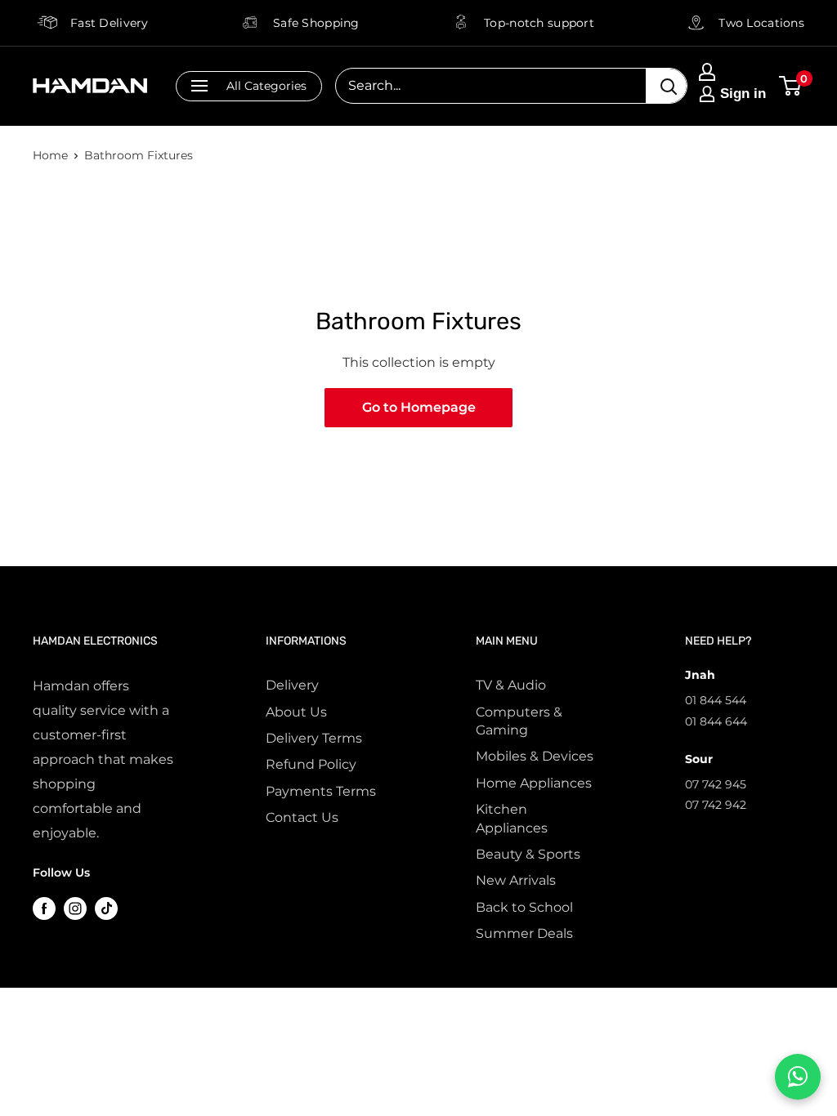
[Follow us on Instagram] (75, 908)
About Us (296, 712)
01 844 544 (715, 700)
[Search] (666, 86)
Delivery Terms (314, 738)
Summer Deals (524, 933)
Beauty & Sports (528, 854)
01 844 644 (716, 721)
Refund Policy (311, 764)
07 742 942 (715, 804)
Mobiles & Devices (534, 756)
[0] (791, 86)
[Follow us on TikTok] (106, 908)
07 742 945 (715, 784)
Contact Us (302, 817)
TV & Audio (511, 685)
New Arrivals (516, 880)
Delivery (292, 685)
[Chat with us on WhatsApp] (798, 1077)
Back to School (524, 907)
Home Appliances (534, 783)
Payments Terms (321, 791)
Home (50, 155)
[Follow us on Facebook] (44, 908)
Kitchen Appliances (512, 818)
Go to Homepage (419, 407)
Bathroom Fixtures (138, 155)
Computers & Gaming (519, 721)
